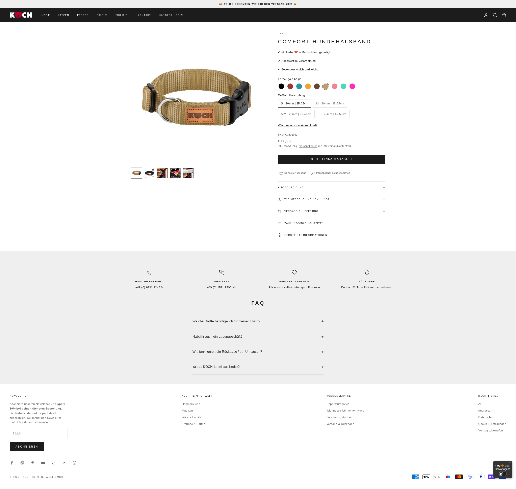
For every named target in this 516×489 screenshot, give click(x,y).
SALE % (102, 15)
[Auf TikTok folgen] (54, 463)
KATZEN (63, 15)
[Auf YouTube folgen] (43, 463)
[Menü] (509, 463)
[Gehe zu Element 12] (175, 172)
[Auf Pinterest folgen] (33, 463)
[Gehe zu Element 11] (162, 172)
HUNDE (45, 15)
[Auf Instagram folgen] (22, 463)
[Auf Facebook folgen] (12, 463)
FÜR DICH (122, 15)
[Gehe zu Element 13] (188, 172)
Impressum (485, 410)
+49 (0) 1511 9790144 (222, 287)
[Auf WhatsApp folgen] (75, 463)
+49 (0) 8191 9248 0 (149, 287)
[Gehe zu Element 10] (149, 172)
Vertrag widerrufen (490, 430)
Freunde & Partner (194, 423)
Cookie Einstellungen (492, 423)
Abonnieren (27, 446)
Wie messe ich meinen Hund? (297, 125)
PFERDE (83, 15)
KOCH (282, 34)
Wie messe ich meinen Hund (345, 410)
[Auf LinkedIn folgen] (64, 463)
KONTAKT (144, 15)
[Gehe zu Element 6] (136, 172)
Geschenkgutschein (340, 417)
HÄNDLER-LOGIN (171, 15)
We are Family (191, 417)
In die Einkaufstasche (331, 159)
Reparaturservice (338, 403)
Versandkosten (308, 146)
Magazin (187, 410)
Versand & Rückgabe (340, 423)
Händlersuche (191, 403)
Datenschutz (486, 417)
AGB (481, 403)
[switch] (503, 473)
